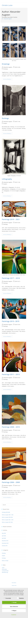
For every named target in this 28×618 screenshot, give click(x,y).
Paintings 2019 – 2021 (11, 219)
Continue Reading (8, 79)
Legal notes (14, 585)
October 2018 (4, 545)
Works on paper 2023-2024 (7, 517)
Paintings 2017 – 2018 (11, 278)
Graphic (5, 123)
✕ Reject (14, 610)
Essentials (8, 598)
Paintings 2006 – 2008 (11, 482)
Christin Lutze (7, 5)
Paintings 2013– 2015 (10, 321)
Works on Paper (5, 560)
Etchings (5, 118)
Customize (13, 614)
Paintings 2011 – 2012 (11, 374)
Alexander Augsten (8, 18)
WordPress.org (5, 572)
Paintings (5, 224)
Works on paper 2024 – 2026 (7, 514)
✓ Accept (13, 602)
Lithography (7, 179)
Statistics (21, 598)
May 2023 (4, 533)
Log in (3, 567)
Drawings (6, 64)
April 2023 (4, 535)
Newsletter (14, 582)
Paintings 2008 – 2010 (11, 427)
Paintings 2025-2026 (6, 512)
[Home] (2, 18)
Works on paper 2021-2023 (7, 522)
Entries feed (4, 569)
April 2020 (4, 538)
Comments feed (5, 570)
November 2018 (5, 543)
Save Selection (14, 606)
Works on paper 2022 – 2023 (7, 519)
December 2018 (5, 540)
